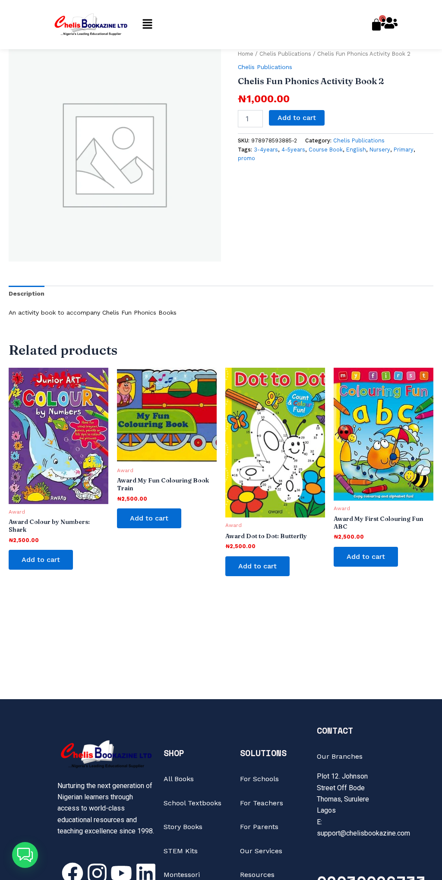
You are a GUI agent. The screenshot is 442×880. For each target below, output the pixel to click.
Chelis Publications (285, 53)
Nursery (379, 149)
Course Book (326, 149)
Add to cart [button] (41, 559)
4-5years (293, 149)
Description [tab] (26, 293)
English (356, 149)
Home (245, 53)
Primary (404, 149)
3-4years (266, 149)
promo (246, 158)
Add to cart (297, 118)
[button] (147, 24)
